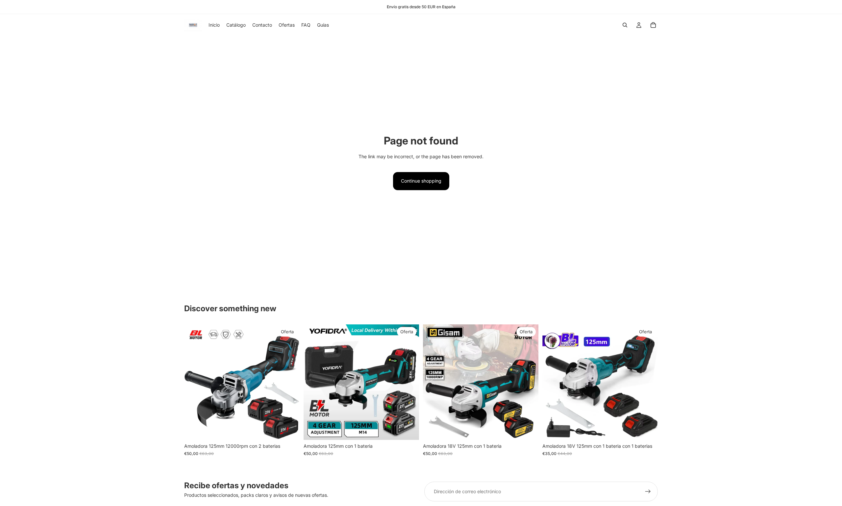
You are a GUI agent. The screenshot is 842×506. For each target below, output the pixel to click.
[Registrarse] (648, 491)
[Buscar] (625, 25)
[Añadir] (289, 430)
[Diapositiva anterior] (194, 382)
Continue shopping (421, 181)
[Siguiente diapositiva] (290, 382)
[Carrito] (653, 25)
